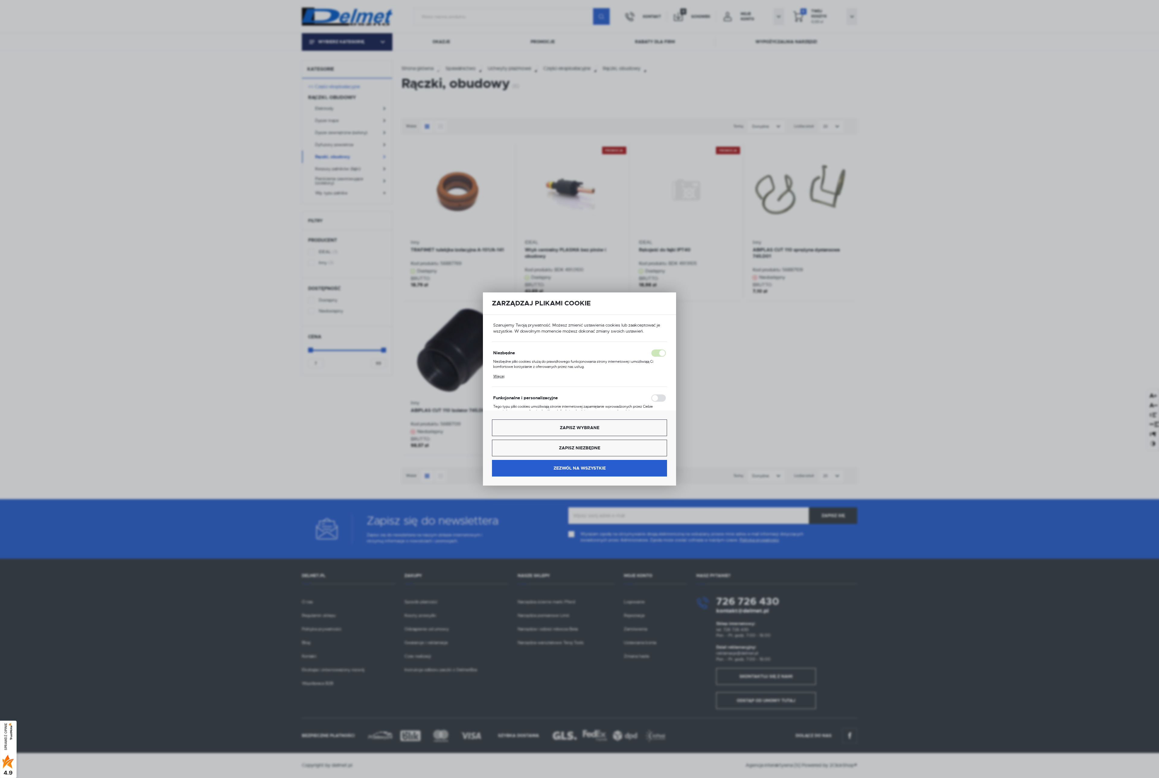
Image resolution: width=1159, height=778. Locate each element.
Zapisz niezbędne (579, 448)
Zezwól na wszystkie (580, 468)
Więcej (498, 376)
